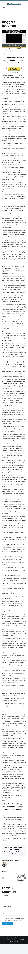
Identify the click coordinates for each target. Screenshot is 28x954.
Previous (19, 15)
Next (24, 15)
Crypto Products (20, 838)
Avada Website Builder (17, 937)
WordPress (21, 939)
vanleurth (5, 838)
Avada (24, 937)
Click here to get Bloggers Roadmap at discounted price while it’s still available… (14, 60)
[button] (3, 878)
